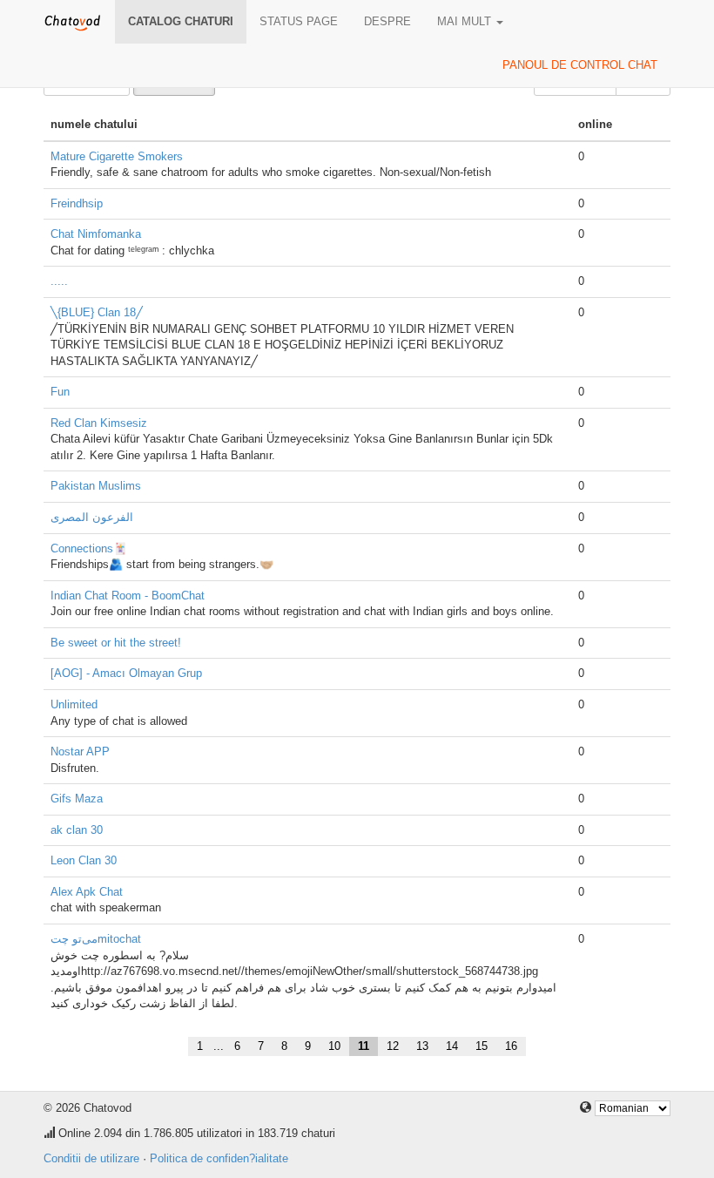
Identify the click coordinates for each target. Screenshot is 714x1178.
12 (393, 1046)
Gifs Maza (77, 798)
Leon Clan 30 (84, 860)
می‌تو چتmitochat (96, 938)
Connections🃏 (89, 548)
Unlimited (74, 704)
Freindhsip (77, 203)
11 (363, 1046)
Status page (298, 21)
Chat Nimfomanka (96, 233)
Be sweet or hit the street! (116, 642)
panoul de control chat (579, 64)
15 (481, 1046)
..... (59, 281)
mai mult (466, 21)
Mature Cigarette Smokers (117, 156)
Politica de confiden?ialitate (219, 1158)
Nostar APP (80, 751)
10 (334, 1046)
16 (511, 1046)
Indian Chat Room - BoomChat (128, 595)
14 (452, 1046)
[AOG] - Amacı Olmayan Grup (126, 673)
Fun (60, 391)
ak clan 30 (77, 829)
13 (422, 1046)
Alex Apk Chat (87, 891)
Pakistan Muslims (96, 485)
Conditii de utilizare (91, 1158)
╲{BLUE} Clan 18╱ (97, 312)
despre (387, 21)
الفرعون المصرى (92, 517)
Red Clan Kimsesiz (99, 423)
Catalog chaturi (180, 21)
